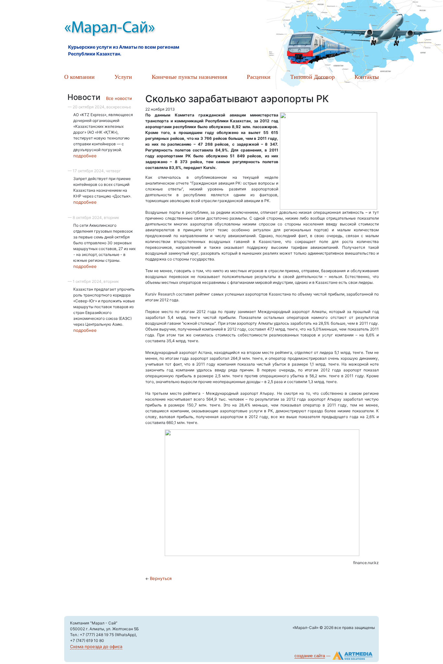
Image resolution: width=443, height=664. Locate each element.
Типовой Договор (312, 76)
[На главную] (137, 29)
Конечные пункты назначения (189, 76)
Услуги (123, 76)
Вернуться (161, 578)
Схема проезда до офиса (96, 646)
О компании (79, 76)
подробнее (85, 155)
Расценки (258, 76)
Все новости (119, 98)
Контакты (366, 76)
